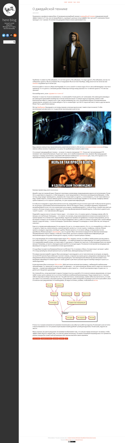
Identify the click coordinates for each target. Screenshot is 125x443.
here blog (9, 20)
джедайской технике (88, 16)
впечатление (36, 338)
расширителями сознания (93, 147)
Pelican (67, 440)
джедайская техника (46, 338)
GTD (81, 152)
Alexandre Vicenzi (79, 440)
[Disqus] (72, 364)
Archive (70, 2)
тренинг (62, 338)
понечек (35, 83)
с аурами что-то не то (55, 93)
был (69, 238)
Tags (74, 2)
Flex (70, 440)
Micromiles (58, 264)
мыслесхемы (57, 232)
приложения (83, 156)
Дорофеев (55, 338)
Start (65, 2)
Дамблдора (41, 107)
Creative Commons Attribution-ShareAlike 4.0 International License (82, 438)
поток (96, 280)
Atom (78, 2)
